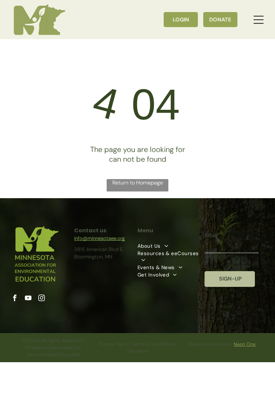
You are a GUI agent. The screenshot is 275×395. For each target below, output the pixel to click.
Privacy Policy (113, 344)
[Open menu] (259, 20)
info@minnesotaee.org (99, 238)
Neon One (245, 344)
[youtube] (28, 299)
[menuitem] (171, 246)
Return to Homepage (137, 182)
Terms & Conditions (153, 344)
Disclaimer (138, 351)
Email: (211, 235)
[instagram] (42, 299)
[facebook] (15, 299)
